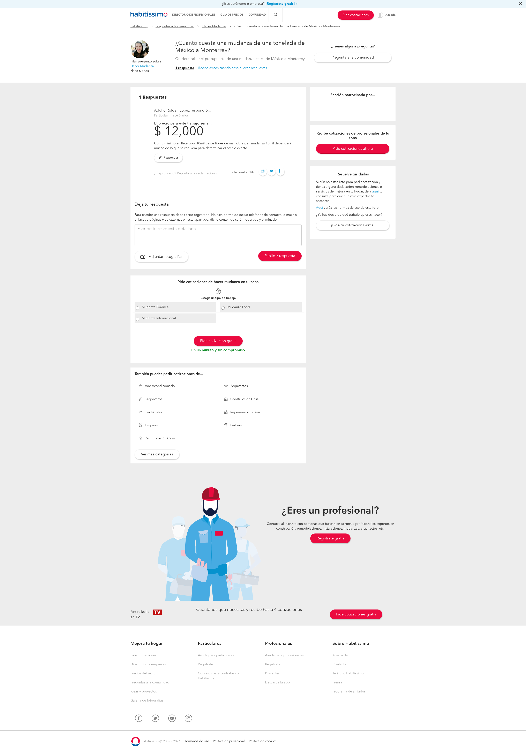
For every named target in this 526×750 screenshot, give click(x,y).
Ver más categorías (157, 454)
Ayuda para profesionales (284, 655)
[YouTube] (172, 719)
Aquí (319, 208)
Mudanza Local (238, 307)
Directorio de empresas (148, 664)
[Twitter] (155, 719)
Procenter (272, 673)
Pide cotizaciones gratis (356, 614)
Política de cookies (263, 741)
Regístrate (205, 664)
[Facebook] (138, 719)
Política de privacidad (229, 741)
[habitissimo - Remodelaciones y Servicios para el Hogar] (149, 14)
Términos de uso (197, 741)
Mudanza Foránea (155, 307)
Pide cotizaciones (356, 15)
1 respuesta (184, 68)
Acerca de (340, 655)
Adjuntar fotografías (165, 257)
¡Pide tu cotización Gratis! (353, 225)
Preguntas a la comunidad (175, 26)
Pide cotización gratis (218, 341)
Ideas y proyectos (143, 691)
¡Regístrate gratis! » (281, 4)
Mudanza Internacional (159, 318)
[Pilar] (139, 49)
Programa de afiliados (349, 691)
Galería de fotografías (146, 700)
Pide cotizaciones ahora (353, 149)
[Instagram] (188, 719)
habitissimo (139, 26)
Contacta (339, 664)
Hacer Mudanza (214, 26)
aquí (375, 191)
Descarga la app (277, 682)
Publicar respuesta (280, 256)
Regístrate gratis (330, 538)
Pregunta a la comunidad (353, 57)
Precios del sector (143, 673)
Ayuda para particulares (216, 655)
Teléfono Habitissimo (348, 673)
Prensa (337, 682)
